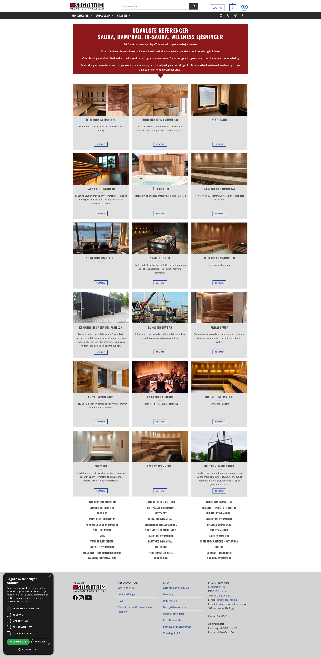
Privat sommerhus (101, 397)
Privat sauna (219, 327)
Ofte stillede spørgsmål (176, 587)
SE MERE (100, 144)
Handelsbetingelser (174, 613)
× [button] (49, 576)
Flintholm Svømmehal (101, 120)
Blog (120, 600)
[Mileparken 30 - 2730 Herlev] (243, 15)
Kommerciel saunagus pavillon (100, 327)
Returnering (170, 600)
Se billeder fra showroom (177, 626)
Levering (168, 594)
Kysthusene (219, 120)
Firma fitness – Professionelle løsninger (135, 609)
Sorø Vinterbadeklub (101, 258)
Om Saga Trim (126, 587)
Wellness (122, 16)
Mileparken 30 (216, 586)
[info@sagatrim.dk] (221, 15)
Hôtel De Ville (160, 189)
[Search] (193, 6)
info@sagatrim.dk (227, 599)
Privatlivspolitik (172, 620)
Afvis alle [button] (41, 641)
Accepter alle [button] (18, 641)
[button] (232, 7)
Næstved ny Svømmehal (219, 189)
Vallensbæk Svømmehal (219, 258)
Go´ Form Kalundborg (219, 466)
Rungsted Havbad (160, 327)
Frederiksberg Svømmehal (160, 120)
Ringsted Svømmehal (219, 397)
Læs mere (25, 601)
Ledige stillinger (127, 594)
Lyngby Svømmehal (160, 466)
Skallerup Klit (160, 258)
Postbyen (100, 466)
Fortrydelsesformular (175, 607)
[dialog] (28, 614)
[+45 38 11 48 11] (228, 15)
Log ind (217, 7)
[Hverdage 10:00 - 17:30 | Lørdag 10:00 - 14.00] (236, 15)
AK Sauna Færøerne (160, 397)
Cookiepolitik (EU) (173, 633)
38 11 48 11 (224, 595)
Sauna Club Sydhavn (101, 189)
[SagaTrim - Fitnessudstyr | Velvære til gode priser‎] (87, 6)
